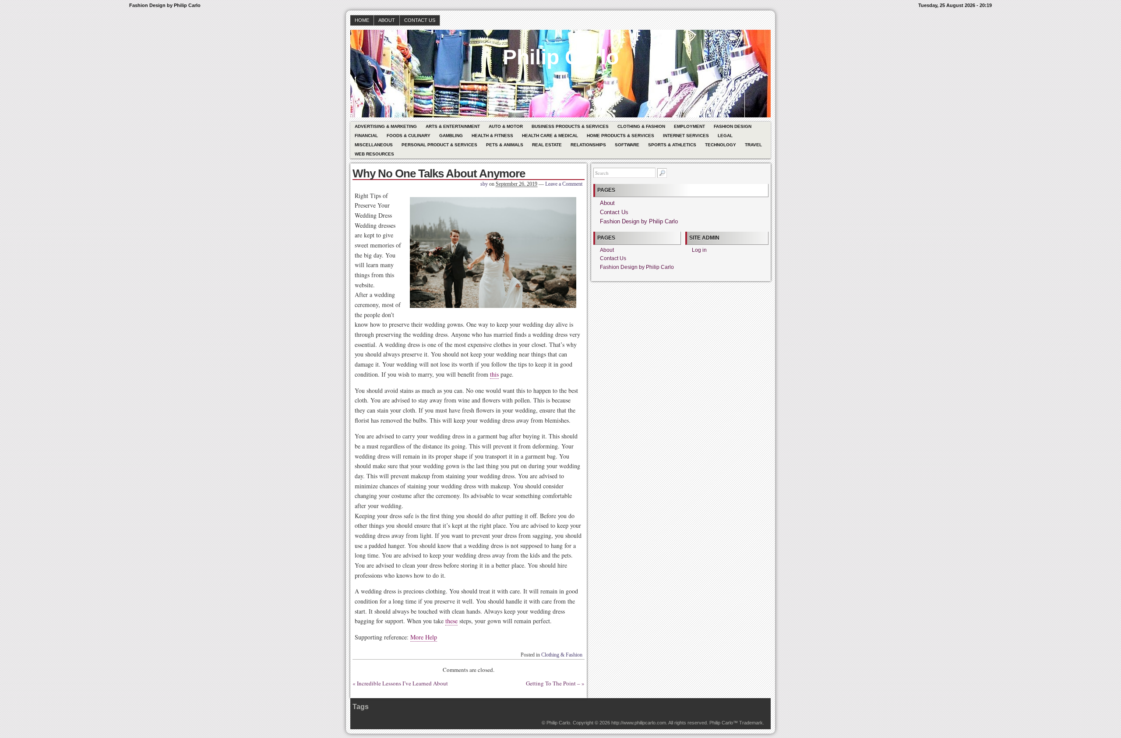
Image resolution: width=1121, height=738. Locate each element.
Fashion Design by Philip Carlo (639, 221)
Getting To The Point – (553, 683)
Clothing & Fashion (641, 126)
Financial (366, 135)
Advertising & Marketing (386, 126)
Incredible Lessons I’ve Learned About (402, 683)
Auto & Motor (506, 126)
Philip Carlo (561, 57)
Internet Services (686, 135)
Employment (689, 126)
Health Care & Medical (550, 135)
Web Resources (374, 154)
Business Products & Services (570, 126)
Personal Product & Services (439, 144)
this (494, 374)
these (451, 621)
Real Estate (547, 144)
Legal (725, 135)
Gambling (451, 135)
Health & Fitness (492, 135)
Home (362, 20)
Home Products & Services (620, 135)
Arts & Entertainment (453, 126)
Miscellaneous (374, 144)
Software (627, 144)
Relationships (588, 144)
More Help (423, 637)
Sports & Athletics (672, 144)
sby (484, 184)
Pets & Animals (504, 144)
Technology (720, 144)
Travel (753, 144)
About (386, 20)
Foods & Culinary (408, 135)
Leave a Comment (563, 184)
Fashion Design (732, 126)
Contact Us (419, 20)
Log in (699, 250)
